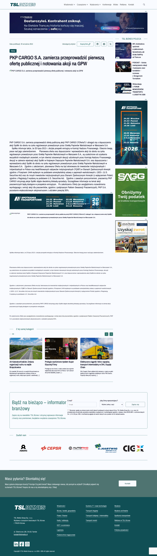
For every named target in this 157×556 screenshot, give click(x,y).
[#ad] (78, 23)
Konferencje (107, 4)
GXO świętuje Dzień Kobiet (91, 361)
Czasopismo (81, 4)
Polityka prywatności (121, 530)
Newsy (13, 51)
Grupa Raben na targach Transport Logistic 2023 (24, 363)
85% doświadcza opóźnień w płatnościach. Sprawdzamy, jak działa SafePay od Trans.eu (138, 50)
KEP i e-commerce (63, 525)
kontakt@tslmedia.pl (21, 534)
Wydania (117, 506)
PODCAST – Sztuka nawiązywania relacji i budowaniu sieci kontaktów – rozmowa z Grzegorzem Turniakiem (140, 70)
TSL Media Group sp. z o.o (29, 551)
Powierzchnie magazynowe (66, 535)
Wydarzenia (94, 4)
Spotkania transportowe (122, 515)
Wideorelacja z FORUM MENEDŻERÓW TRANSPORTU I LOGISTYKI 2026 (139, 89)
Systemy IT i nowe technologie (96, 506)
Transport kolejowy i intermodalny (97, 515)
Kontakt (131, 4)
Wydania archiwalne (121, 510)
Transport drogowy (92, 510)
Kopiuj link (84, 44)
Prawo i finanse (62, 515)
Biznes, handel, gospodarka (66, 510)
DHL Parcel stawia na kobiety (57, 361)
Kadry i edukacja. (63, 520)
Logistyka (60, 530)
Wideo (115, 4)
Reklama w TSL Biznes (122, 520)
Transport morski (91, 520)
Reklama (123, 4)
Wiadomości (68, 4)
